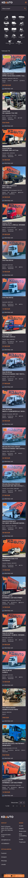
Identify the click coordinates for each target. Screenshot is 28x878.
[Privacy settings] (3, 875)
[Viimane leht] (24, 806)
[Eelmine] (17, 806)
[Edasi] (20, 806)
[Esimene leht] (13, 806)
